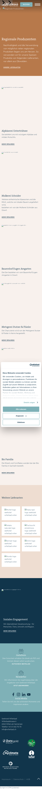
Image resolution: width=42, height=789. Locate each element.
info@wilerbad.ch (9, 729)
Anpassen (20, 416)
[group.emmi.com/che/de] (31, 544)
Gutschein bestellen (21, 664)
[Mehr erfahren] (21, 106)
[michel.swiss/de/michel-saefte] (10, 513)
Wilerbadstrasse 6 (9, 721)
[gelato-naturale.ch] (10, 529)
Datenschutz (18, 779)
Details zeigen (29, 402)
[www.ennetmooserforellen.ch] (31, 529)
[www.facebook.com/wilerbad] (13, 694)
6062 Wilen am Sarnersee (12, 724)
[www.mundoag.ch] (10, 560)
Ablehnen (21, 422)
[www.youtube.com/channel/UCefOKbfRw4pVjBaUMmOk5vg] (28, 694)
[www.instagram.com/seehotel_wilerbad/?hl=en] (18, 694)
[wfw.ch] (31, 754)
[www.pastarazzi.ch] (31, 513)
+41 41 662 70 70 (14, 726)
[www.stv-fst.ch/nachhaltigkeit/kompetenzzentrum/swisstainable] (31, 743)
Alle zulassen (21, 409)
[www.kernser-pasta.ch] (10, 544)
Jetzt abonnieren (21, 686)
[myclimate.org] (10, 752)
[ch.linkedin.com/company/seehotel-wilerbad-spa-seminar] (23, 694)
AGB (28, 779)
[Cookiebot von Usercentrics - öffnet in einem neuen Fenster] (29, 365)
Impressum (6, 779)
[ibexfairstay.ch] (10, 741)
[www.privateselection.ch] (10, 765)
